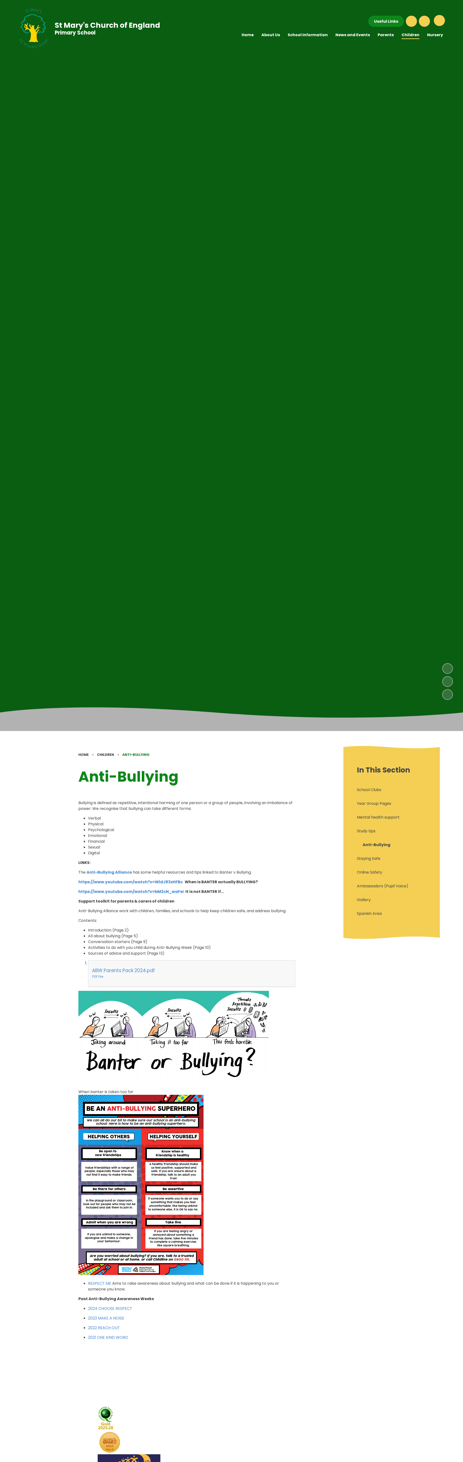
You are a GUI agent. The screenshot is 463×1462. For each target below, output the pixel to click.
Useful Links (386, 21)
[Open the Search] (411, 21)
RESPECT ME (99, 1283)
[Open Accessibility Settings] (424, 21)
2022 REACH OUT (104, 1328)
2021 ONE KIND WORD (108, 1337)
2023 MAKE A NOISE (106, 1318)
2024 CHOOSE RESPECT (110, 1308)
